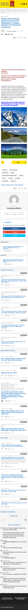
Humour (2, 275)
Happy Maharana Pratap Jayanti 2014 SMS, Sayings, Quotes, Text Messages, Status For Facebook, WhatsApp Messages (14, 580)
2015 (6, 424)
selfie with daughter (5, 292)
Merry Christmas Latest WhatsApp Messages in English (12, 388)
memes (2, 323)
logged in (12, 225)
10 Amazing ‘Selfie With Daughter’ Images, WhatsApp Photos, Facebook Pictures (13, 296)
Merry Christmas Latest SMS (7, 387)
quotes (17, 424)
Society (5, 291)
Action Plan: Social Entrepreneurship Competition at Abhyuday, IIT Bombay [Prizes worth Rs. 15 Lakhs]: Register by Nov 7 (12, 477)
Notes (2, 473)
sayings (2, 425)
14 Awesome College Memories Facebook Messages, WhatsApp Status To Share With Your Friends (14, 281)
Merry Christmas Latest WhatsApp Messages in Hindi (12, 389)
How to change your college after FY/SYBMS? (15, 574)
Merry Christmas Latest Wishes (7, 390)
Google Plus (5, 172)
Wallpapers (5, 181)
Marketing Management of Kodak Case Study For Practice (15, 552)
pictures (10, 178)
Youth (9, 275)
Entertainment (4, 337)
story (24, 455)
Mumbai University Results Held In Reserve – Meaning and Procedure (14, 569)
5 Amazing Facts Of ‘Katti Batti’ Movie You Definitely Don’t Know (13, 342)
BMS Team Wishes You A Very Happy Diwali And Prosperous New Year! (12, 412)
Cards (9, 424)
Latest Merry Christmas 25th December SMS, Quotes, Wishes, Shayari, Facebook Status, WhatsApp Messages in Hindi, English (13, 395)
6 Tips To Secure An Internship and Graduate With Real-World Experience (12, 445)
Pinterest (17, 178)
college (13, 275)
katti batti (3, 338)
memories (22, 275)
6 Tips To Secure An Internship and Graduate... (7, 598)
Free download (13, 170)
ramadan (22, 424)
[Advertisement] (14, 55)
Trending (10, 337)
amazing (9, 291)
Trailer (7, 338)
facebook (4, 170)
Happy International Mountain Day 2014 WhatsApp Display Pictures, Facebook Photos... (13, 261)
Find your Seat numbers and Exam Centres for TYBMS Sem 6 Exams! (15, 586)
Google (15, 232)
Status (2, 276)
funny (14, 322)
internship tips (10, 443)
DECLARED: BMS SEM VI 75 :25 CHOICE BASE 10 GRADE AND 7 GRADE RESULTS (13, 458)
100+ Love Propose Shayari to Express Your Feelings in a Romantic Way (14, 528)
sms (6, 425)
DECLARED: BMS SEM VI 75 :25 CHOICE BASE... (20, 598)
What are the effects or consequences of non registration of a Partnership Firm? (15, 563)
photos (4, 178)
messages (13, 424)
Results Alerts (11, 455)
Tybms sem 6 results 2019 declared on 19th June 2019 (14, 503)
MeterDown (6, 488)
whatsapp (13, 181)
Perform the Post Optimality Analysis (12, 547)
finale (11, 322)
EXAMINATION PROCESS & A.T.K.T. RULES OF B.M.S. (15, 542)
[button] (22, 4)
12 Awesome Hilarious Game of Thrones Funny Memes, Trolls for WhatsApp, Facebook (13, 326)
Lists (6, 275)
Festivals (4, 16)
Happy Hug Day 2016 (9, 373)
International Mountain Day (9, 175)
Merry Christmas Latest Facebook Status (10, 384)
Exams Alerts (4, 455)
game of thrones (20, 322)
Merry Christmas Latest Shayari (8, 386)
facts (18, 337)
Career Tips (3, 443)
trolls (6, 323)
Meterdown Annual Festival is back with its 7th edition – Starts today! (13, 490)
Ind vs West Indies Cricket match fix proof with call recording (13, 359)
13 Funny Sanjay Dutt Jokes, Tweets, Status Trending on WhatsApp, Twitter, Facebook (14, 312)
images (12, 172)
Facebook (15, 228)
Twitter (15, 235)
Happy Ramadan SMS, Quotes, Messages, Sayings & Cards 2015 (13, 429)
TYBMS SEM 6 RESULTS (9, 558)
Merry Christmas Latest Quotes (8, 385)
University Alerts (18, 455)
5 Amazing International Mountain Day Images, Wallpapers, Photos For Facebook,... (13, 248)
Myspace (21, 175)
